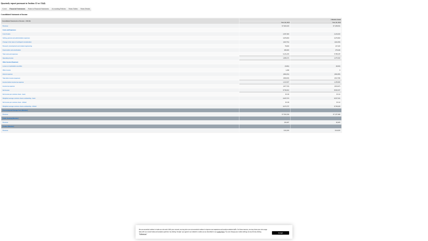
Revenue (5, 26)
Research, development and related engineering (17, 46)
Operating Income (8, 58)
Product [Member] (8, 126)
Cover (4, 9)
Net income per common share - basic (14, 94)
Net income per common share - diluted (14, 102)
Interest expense (8, 74)
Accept (280, 233)
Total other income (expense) (11, 78)
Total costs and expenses (10, 54)
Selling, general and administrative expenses (16, 38)
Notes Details (85, 9)
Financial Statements (17, 9)
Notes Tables (73, 9)
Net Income (6, 90)
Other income (7, 70)
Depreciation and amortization (12, 50)
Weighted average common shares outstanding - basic (19, 98)
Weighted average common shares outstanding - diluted (19, 106)
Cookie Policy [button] (221, 232)
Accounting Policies (59, 9)
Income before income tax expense (13, 82)
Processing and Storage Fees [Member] (15, 110)
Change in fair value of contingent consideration (17, 42)
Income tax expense (9, 86)
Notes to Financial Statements (38, 9)
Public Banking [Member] (11, 118)
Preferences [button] (142, 234)
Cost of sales (6, 34)
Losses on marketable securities (12, 66)
